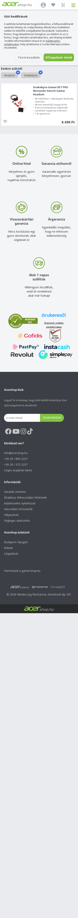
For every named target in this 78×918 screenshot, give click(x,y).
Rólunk (8, 548)
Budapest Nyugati (16, 542)
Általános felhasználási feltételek (25, 497)
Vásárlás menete (15, 492)
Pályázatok (11, 515)
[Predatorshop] (40, 587)
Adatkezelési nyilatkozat (20, 503)
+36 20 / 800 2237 (16, 459)
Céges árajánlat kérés (18, 470)
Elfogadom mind (59, 57)
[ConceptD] (58, 587)
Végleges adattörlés (17, 520)
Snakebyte (31, 75)
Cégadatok (11, 553)
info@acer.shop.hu (16, 453)
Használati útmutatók (18, 509)
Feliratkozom (52, 417)
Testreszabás (29, 57)
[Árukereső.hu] (54, 317)
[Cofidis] (29, 336)
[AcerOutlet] (19, 587)
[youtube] (16, 431)
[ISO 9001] (52, 336)
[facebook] (8, 431)
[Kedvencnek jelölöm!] (6, 121)
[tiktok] (30, 431)
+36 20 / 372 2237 (16, 464)
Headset (9, 75)
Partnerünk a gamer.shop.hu (22, 571)
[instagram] (23, 431)
